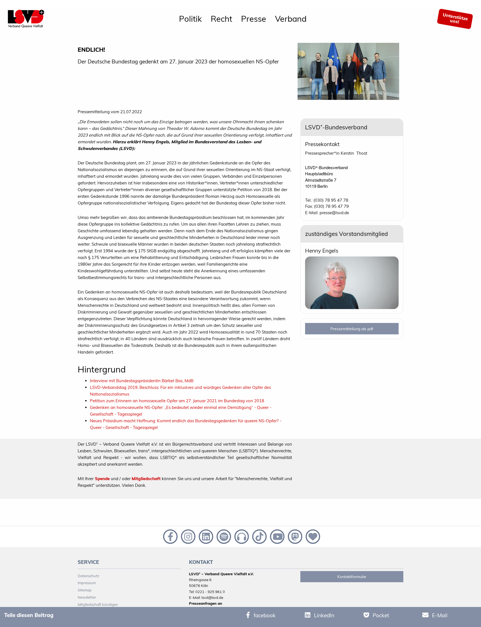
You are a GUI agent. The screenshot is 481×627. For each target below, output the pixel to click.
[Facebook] (170, 536)
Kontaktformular (351, 576)
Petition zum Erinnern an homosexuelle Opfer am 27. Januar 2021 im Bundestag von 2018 (177, 400)
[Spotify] (223, 536)
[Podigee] (241, 536)
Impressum (87, 583)
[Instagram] (188, 536)
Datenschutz (88, 576)
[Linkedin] (205, 536)
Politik (190, 19)
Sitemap (85, 590)
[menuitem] (190, 19)
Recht (221, 19)
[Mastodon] (294, 536)
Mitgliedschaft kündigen (98, 604)
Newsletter (87, 597)
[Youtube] (277, 536)
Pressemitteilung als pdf (351, 328)
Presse (253, 19)
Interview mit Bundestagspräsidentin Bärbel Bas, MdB (141, 380)
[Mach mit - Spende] (311, 536)
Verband (290, 19)
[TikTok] (259, 536)
